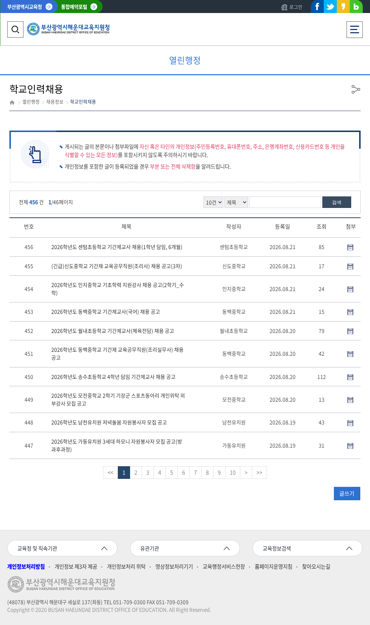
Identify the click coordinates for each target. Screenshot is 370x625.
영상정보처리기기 (174, 566)
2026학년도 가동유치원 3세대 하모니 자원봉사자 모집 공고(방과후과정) (116, 445)
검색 (336, 202)
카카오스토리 (343, 8)
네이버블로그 (356, 8)
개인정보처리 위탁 (126, 566)
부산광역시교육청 (24, 6)
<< (110, 472)
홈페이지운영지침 (273, 566)
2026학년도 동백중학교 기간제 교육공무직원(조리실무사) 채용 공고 (117, 353)
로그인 (295, 6)
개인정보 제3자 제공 (76, 566)
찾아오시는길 (316, 566)
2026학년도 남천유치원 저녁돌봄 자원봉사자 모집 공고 (109, 422)
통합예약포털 (74, 6)
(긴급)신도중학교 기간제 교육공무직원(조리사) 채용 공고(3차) (116, 265)
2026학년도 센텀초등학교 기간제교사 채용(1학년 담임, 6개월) (116, 246)
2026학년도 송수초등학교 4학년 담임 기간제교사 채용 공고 (113, 376)
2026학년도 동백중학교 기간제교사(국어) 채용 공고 (105, 311)
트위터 (330, 6)
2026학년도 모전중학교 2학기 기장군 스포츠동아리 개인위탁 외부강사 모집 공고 (118, 399)
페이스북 (317, 8)
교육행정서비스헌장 (224, 566)
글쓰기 (346, 493)
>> (259, 472)
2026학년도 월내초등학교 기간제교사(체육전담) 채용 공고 (112, 330)
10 (233, 472)
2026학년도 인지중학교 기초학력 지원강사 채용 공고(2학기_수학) (117, 288)
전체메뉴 (354, 24)
